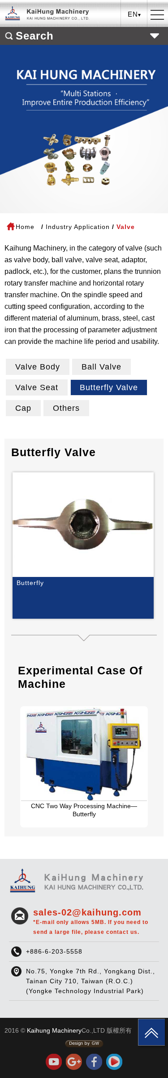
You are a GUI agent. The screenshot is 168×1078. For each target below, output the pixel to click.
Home (25, 226)
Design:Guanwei (84, 1043)
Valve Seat (36, 387)
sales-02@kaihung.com (90, 921)
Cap (23, 408)
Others (66, 408)
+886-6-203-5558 (54, 951)
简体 (134, 61)
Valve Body (37, 366)
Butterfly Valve (109, 387)
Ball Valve (101, 366)
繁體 (134, 33)
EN (134, 47)
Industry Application (78, 226)
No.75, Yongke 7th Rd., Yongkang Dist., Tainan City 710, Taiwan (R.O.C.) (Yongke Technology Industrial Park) (90, 981)
